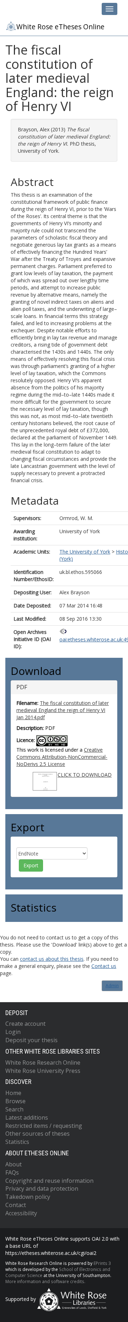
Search (14, 1109)
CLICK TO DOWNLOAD (85, 774)
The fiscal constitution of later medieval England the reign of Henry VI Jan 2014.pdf (62, 710)
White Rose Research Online (42, 1062)
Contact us (103, 966)
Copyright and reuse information (49, 1181)
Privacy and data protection (41, 1188)
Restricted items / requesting (43, 1126)
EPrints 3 (102, 1263)
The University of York (84, 551)
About (13, 1164)
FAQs (12, 1172)
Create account (25, 1024)
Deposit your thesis (31, 1040)
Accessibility (21, 1213)
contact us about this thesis (52, 958)
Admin (112, 986)
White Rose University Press (42, 1071)
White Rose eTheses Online (60, 26)
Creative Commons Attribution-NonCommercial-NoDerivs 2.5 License (61, 756)
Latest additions (26, 1117)
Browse (15, 1101)
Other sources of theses (37, 1133)
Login (13, 1032)
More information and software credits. (45, 1281)
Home (13, 1093)
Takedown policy (27, 1197)
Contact (15, 1205)
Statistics (17, 1142)
